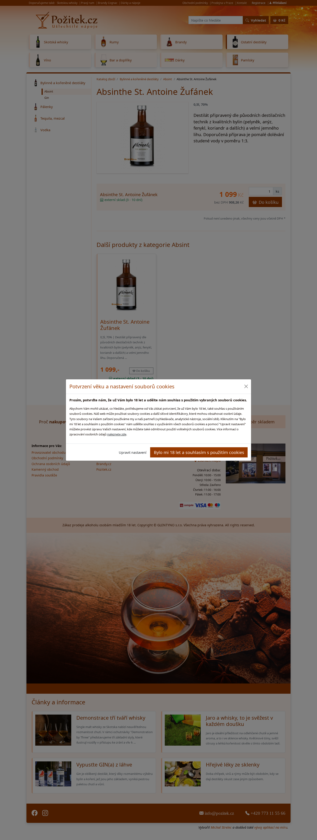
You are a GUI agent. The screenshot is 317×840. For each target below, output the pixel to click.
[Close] (246, 386)
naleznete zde (116, 434)
